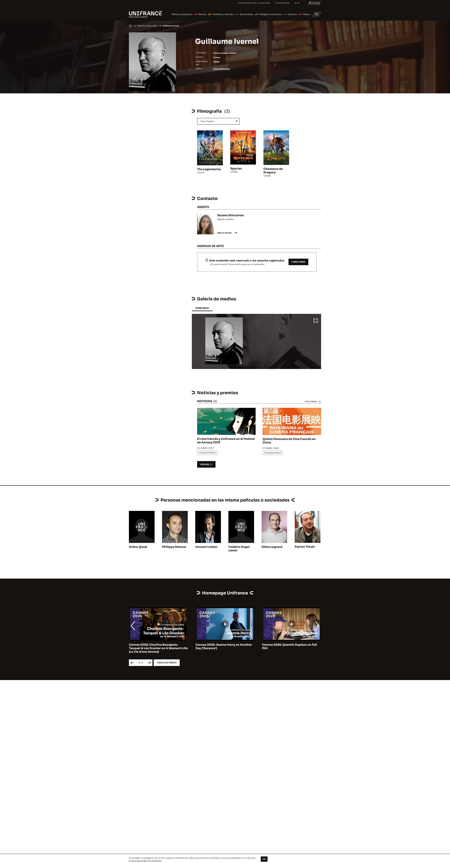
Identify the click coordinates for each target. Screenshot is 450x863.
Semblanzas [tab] (202, 308)
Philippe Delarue (174, 547)
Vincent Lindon (206, 547)
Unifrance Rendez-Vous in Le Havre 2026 (254, 3)
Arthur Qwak (138, 547)
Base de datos (246, 14)
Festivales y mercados (223, 14)
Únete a (306, 14)
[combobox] (218, 121)
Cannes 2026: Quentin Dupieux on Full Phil (156, 646)
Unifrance (292, 14)
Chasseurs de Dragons (273, 170)
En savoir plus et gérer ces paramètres (145, 860)
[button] (315, 321)
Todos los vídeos (167, 662)
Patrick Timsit (305, 547)
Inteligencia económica (270, 14)
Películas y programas (182, 14)
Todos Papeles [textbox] (207, 121)
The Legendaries (209, 169)
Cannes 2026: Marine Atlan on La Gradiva (224, 644)
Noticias (202, 14)
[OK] (264, 859)
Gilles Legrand (272, 547)
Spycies (236, 168)
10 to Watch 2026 (282, 3)
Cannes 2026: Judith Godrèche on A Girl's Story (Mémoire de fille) (288, 646)
